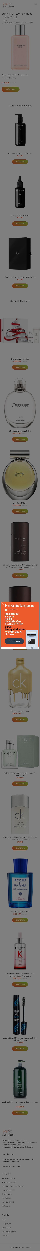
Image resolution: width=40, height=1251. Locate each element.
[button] (14, 641)
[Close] (2, 603)
